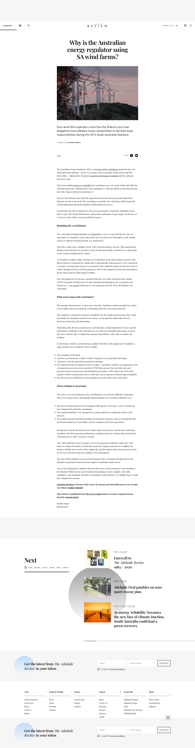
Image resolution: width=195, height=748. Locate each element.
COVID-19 (65, 567)
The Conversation (94, 494)
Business (37, 567)
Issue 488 (123, 552)
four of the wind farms (108, 169)
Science (44, 567)
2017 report (74, 285)
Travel (30, 567)
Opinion (52, 567)
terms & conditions (117, 669)
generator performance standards (104, 175)
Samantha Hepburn (74, 142)
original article (72, 497)
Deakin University (75, 487)
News (59, 156)
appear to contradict (82, 185)
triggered (95, 234)
